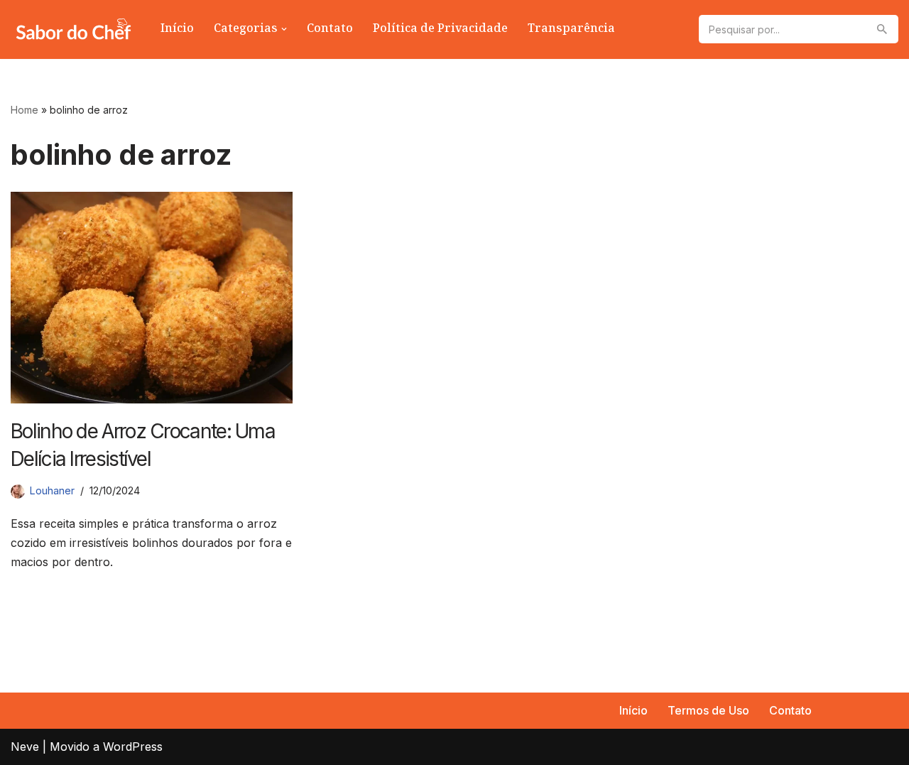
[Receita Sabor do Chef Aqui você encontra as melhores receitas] (73, 29)
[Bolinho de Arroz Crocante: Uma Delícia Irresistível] (152, 297)
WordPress (133, 746)
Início (177, 29)
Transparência (571, 29)
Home (24, 110)
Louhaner (52, 490)
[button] (284, 29)
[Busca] (882, 29)
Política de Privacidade (440, 29)
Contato (330, 29)
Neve (25, 746)
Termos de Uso (708, 710)
